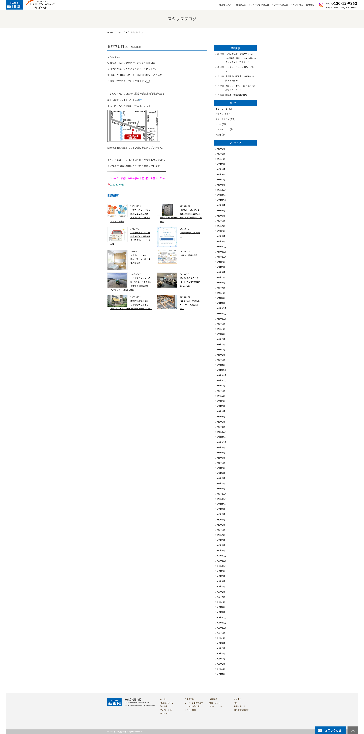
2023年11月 (220, 314)
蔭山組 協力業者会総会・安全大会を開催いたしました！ (190, 282)
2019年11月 (220, 561)
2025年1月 (220, 241)
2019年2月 (220, 607)
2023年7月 (220, 334)
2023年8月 (220, 329)
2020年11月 (220, 499)
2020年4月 (220, 535)
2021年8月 (220, 453)
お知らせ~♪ (221, 114)
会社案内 (237, 699)
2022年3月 (220, 417)
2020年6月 (220, 525)
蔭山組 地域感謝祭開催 (236, 95)
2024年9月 (220, 262)
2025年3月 (220, 231)
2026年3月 (220, 174)
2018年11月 (220, 623)
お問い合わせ (239, 706)
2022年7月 (220, 396)
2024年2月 (220, 298)
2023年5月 (220, 344)
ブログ (218, 124)
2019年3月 (220, 602)
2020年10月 (220, 504)
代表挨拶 (213, 699)
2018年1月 (220, 674)
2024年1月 (220, 303)
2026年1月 (220, 185)
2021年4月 (220, 473)
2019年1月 (220, 612)
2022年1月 (220, 427)
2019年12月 (220, 556)
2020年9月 (220, 509)
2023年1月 (220, 365)
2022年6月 (220, 401)
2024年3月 (220, 293)
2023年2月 (220, 360)
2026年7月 (220, 154)
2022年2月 (220, 422)
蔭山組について (166, 703)
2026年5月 (220, 164)
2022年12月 (220, 370)
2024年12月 (220, 247)
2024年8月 (220, 267)
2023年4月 (220, 350)
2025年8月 (220, 211)
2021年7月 (220, 458)
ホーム (163, 699)
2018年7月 (220, 643)
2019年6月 (220, 586)
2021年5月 (220, 468)
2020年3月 (220, 540)
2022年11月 (220, 375)
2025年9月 (220, 205)
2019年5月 (220, 592)
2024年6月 (220, 277)
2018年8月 (220, 638)
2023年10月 (220, 319)
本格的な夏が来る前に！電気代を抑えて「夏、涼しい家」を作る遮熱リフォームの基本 (131, 305)
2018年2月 (220, 669)
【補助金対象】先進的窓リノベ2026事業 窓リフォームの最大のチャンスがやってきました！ (240, 58)
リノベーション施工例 (259, 5)
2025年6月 (220, 221)
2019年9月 (220, 571)
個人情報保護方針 (241, 710)
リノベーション (222, 129)
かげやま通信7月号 (188, 255)
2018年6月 (220, 648)
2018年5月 (220, 653)
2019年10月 (220, 566)
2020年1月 (220, 550)
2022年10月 (220, 380)
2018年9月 (220, 633)
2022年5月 (220, 406)
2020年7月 (220, 520)
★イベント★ (221, 109)
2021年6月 (220, 463)
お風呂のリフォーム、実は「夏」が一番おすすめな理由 (140, 259)
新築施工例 (241, 5)
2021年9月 (220, 447)
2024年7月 (220, 272)
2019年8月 (220, 576)
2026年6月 (220, 159)
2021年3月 (220, 478)
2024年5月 (220, 283)
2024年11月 (220, 252)
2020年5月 (220, 530)
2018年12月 (220, 617)
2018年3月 (220, 664)
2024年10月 (220, 257)
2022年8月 (220, 391)
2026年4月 (220, 169)
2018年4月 (220, 659)
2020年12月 (220, 494)
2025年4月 (220, 226)
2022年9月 (220, 386)
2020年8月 (220, 514)
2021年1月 (220, 489)
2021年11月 (220, 437)
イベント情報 (297, 5)
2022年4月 (220, 411)
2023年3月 (220, 355)
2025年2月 (220, 236)
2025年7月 (220, 216)
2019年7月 (220, 581)
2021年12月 (220, 432)
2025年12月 (220, 190)
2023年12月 (220, 308)
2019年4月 (220, 597)
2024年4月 (220, 288)
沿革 (236, 703)
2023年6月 (220, 339)
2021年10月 (220, 442)
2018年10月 (220, 628)
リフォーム (164, 713)
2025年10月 (220, 200)
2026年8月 (220, 149)
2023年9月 (220, 324)
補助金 (218, 135)
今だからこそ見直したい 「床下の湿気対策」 (190, 305)
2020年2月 (220, 545)
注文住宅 (163, 706)
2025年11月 (220, 195)
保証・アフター (215, 703)
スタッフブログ (222, 119)
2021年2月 (220, 483)
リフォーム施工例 (280, 5)
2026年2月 (220, 180)
